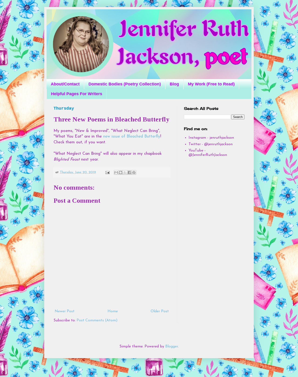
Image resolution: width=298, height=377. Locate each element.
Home (113, 311)
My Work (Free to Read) (211, 84)
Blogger (171, 346)
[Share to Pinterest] (134, 172)
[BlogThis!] (120, 172)
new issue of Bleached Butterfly (131, 136)
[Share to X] (125, 172)
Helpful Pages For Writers (76, 93)
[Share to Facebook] (129, 172)
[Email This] (116, 172)
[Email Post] (107, 172)
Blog (174, 84)
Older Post (160, 311)
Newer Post (64, 311)
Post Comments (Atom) (97, 320)
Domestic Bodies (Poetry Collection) (124, 84)
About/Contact (65, 84)
